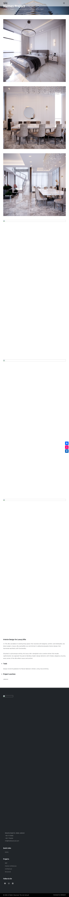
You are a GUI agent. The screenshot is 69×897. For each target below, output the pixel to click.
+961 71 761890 (9, 836)
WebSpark (63, 895)
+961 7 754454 (9, 838)
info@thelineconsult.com (12, 841)
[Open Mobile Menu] (64, 3)
